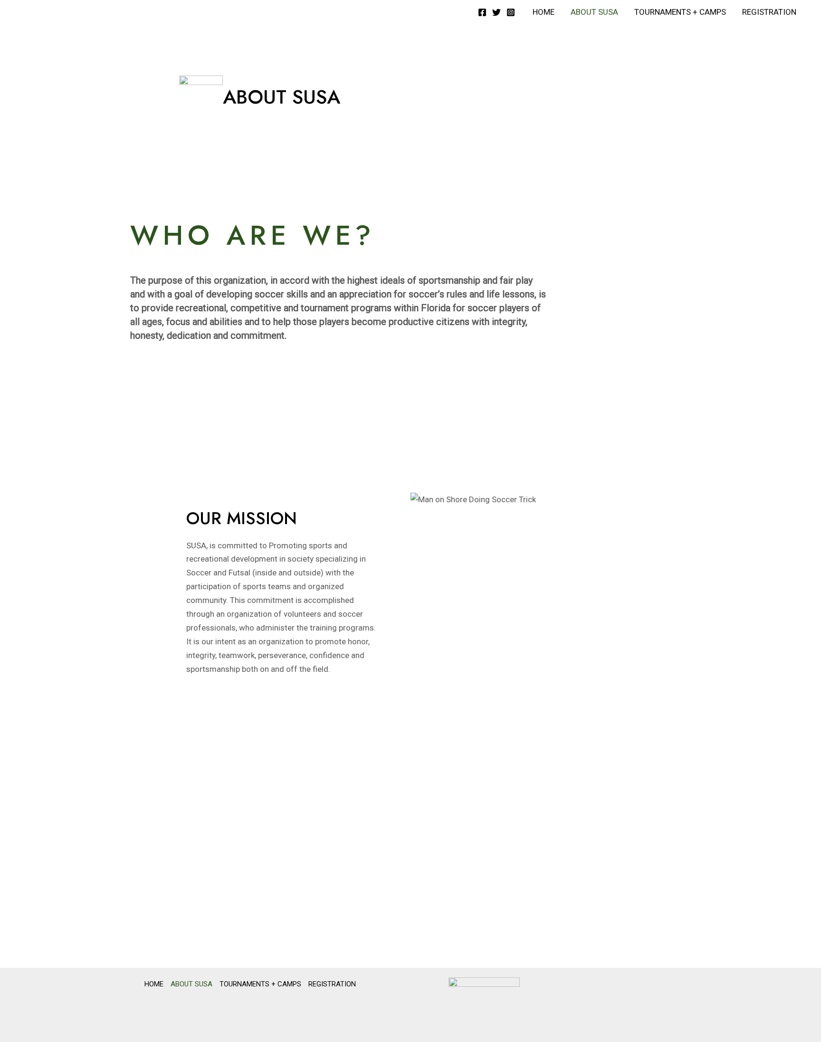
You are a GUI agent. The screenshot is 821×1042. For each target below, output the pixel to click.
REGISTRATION (769, 12)
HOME (543, 12)
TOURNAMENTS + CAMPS (680, 12)
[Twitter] (496, 12)
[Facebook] (482, 12)
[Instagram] (510, 12)
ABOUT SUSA (594, 12)
